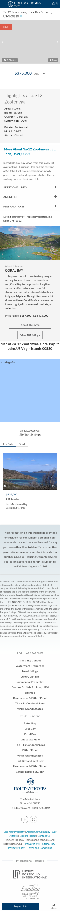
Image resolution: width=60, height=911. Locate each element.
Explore (24, 835)
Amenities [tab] (10, 196)
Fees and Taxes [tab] (13, 206)
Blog (33, 835)
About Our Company (38, 831)
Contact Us (44, 835)
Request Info (20, 906)
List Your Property (14, 831)
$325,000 (11, 494)
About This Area (30, 324)
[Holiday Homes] (24, 6)
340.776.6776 (22, 807)
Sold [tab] (22, 444)
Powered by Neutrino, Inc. (40, 843)
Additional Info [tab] (15, 187)
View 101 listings (30, 335)
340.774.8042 (41, 807)
